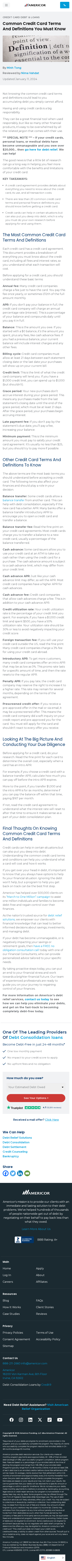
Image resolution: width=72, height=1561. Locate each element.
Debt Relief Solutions (17, 1137)
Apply (40, 1268)
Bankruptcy (11, 1156)
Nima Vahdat (30, 73)
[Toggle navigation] (6, 4)
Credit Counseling (15, 1151)
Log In (7, 1275)
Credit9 (46, 1384)
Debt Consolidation (16, 1142)
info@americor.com (34, 1363)
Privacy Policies (13, 1332)
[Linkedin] (20, 1173)
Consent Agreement (16, 1339)
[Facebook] (6, 1173)
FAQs (39, 1300)
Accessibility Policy (48, 1339)
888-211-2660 (11, 1363)
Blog (6, 1300)
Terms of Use (44, 1332)
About (40, 1275)
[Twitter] (13, 1173)
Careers (8, 1281)
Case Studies (11, 1313)
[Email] (27, 1173)
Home (7, 1268)
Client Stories (45, 1307)
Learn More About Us (36, 1229)
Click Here (52, 1119)
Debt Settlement (14, 1147)
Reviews (41, 1313)
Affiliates (41, 1281)
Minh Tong (14, 67)
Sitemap (8, 1346)
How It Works (12, 1307)
